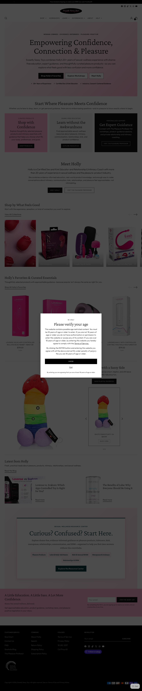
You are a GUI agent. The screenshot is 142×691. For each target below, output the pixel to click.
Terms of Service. (81, 343)
